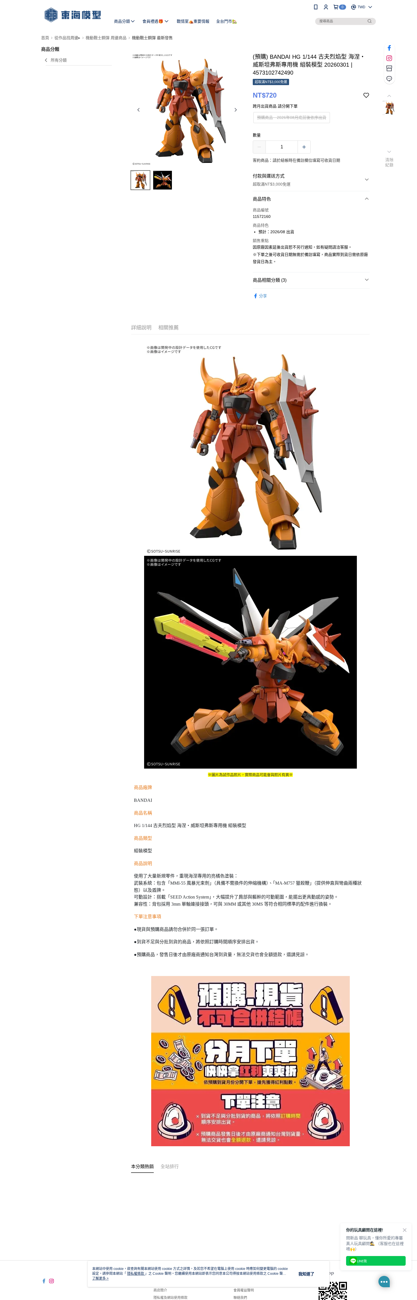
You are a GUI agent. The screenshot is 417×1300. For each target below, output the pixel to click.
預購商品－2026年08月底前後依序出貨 (291, 117)
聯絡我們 (240, 1298)
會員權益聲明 (243, 1290)
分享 (263, 296)
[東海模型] (72, 15)
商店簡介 (160, 1290)
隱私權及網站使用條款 (170, 1298)
